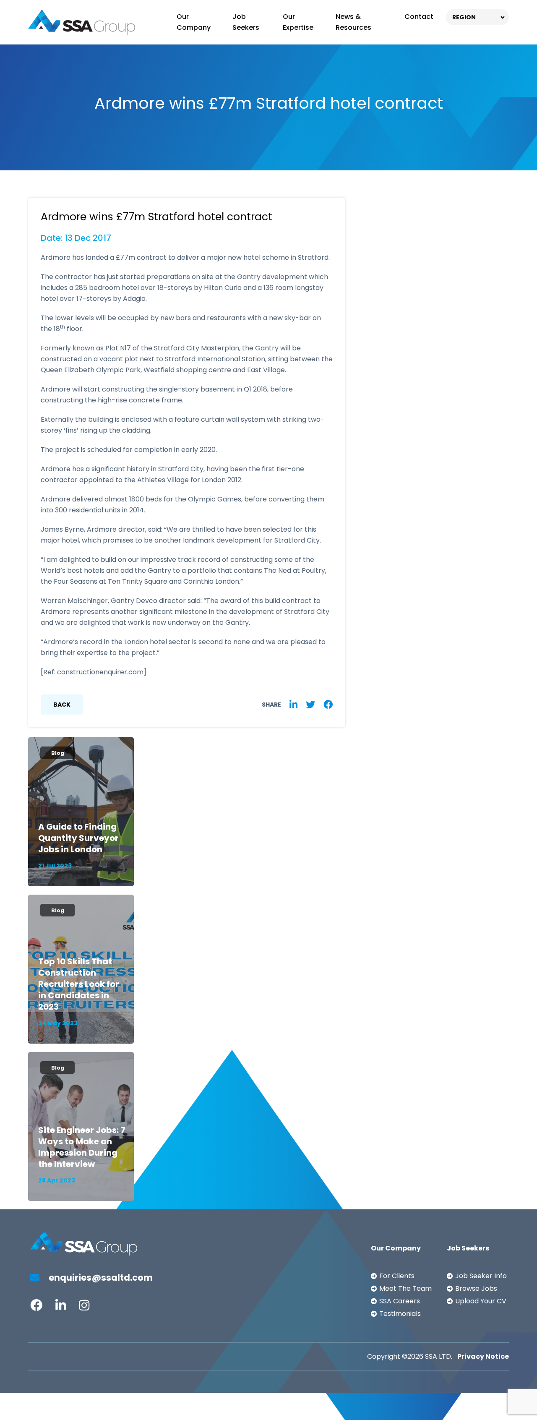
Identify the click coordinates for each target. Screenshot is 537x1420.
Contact (418, 16)
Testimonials (400, 1313)
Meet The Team (405, 1288)
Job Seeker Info (481, 1276)
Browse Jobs (476, 1288)
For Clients (396, 1276)
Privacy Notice (483, 1356)
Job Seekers (245, 22)
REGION (464, 17)
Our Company (194, 22)
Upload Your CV (480, 1301)
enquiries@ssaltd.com (100, 1277)
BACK (61, 704)
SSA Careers (399, 1301)
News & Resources (353, 22)
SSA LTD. (438, 1356)
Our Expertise (298, 22)
